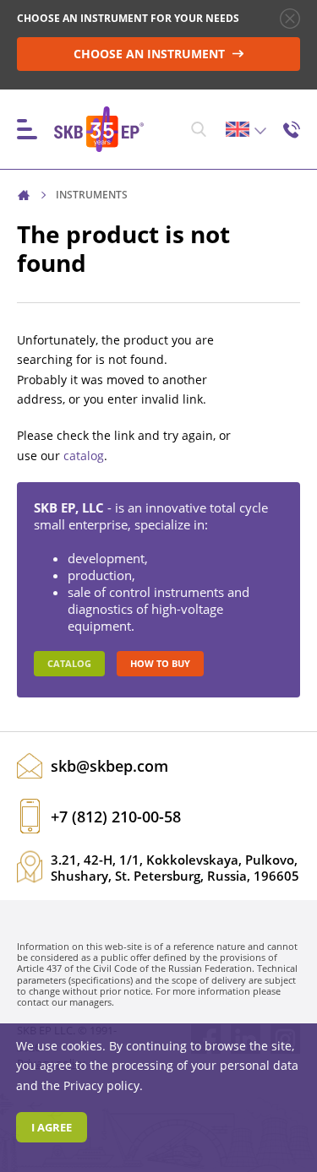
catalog (83, 456)
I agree (51, 1127)
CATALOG (69, 663)
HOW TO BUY (160, 663)
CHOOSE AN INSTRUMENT (151, 54)
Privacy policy (101, 1085)
